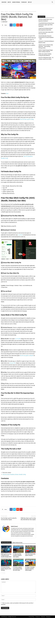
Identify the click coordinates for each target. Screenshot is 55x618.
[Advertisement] (27, 7)
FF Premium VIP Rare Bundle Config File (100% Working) (6, 569)
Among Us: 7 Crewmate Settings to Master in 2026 (46, 42)
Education (4, 2)
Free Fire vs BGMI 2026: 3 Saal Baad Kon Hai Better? (45, 20)
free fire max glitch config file (26, 355)
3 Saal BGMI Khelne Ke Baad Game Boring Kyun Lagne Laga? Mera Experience (46, 25)
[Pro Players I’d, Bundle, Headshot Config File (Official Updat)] (30, 562)
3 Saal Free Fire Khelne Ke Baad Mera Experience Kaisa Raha (45, 29)
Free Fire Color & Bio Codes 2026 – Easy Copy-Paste (46, 33)
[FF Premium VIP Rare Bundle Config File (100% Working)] (6, 562)
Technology (24, 2)
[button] (52, 2)
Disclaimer (48, 616)
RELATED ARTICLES (6, 542)
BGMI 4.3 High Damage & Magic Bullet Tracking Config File (46, 51)
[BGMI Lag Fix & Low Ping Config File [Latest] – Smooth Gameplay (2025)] (6, 549)
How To (9, 2)
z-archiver (20, 234)
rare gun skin (12, 363)
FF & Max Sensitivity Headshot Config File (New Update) (17, 555)
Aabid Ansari (4, 21)
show (7, 93)
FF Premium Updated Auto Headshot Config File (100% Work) (17, 569)
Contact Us (38, 616)
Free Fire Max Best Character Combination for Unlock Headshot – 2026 (46, 37)
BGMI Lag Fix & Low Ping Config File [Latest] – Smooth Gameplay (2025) (6, 555)
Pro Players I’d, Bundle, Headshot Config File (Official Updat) (30, 569)
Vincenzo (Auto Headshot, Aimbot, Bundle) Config (14, 474)
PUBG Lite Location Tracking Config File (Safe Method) (45, 54)
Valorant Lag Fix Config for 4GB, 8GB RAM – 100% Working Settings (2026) (46, 46)
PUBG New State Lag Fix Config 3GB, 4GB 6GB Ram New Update (28, 519)
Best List (30, 2)
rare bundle (17, 338)
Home (2, 11)
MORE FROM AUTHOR (17, 542)
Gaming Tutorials (16, 2)
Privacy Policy (31, 616)
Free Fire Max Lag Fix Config (27, 119)
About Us (43, 616)
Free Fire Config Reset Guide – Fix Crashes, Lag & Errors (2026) (46, 58)
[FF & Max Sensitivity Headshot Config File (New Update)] (18, 549)
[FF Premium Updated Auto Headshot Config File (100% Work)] (18, 562)
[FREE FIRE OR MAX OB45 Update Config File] (30, 549)
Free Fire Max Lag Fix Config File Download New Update (8, 519)
